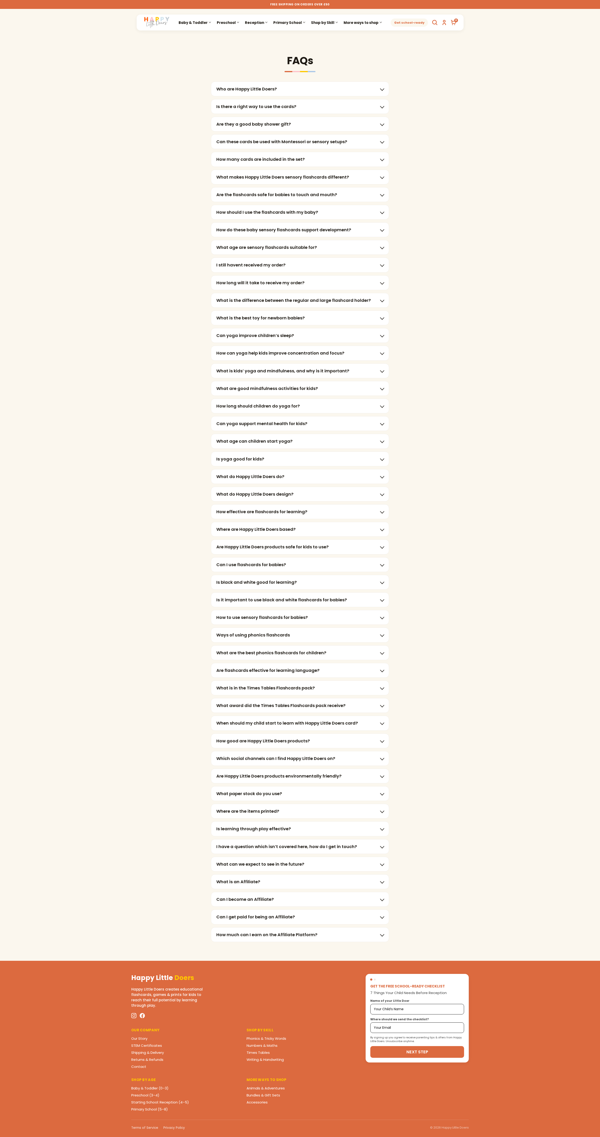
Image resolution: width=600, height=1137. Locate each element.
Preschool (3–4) (145, 1095)
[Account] (444, 22)
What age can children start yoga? (254, 441)
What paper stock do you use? (249, 794)
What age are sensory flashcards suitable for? (266, 247)
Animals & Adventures (266, 1088)
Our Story (139, 1038)
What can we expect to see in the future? (260, 864)
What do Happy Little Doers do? (250, 476)
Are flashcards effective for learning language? (267, 670)
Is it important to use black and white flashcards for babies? (281, 600)
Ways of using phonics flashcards (253, 635)
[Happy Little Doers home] (156, 22)
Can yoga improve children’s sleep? (255, 335)
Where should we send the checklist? (399, 1019)
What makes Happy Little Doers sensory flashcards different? (282, 177)
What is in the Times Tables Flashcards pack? (265, 688)
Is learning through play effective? (253, 829)
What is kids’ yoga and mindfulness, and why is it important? (282, 371)
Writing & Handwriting (265, 1059)
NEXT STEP (417, 1052)
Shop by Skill (322, 22)
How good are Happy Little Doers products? (263, 741)
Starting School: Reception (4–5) (160, 1102)
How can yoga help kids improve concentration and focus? (280, 353)
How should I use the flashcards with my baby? (267, 212)
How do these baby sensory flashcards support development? (283, 230)
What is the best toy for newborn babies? (260, 318)
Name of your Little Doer (389, 1001)
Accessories (257, 1102)
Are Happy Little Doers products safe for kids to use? (272, 547)
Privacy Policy (174, 1128)
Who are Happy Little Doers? (246, 89)
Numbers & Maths (262, 1045)
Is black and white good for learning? (256, 582)
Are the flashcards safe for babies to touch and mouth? (276, 195)
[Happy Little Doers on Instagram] (133, 1015)
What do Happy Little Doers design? (254, 494)
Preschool (226, 22)
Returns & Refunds (147, 1059)
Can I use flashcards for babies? (251, 565)
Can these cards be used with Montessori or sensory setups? (281, 142)
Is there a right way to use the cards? (256, 106)
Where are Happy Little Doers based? (256, 529)
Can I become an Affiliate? (245, 899)
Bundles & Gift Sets (263, 1095)
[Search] (434, 22)
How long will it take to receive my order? (260, 283)
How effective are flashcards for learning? (261, 512)
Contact (138, 1066)
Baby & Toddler (193, 22)
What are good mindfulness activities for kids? (267, 388)
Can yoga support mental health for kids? (261, 423)
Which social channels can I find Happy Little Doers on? (275, 758)
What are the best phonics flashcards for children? (271, 653)
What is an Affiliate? (238, 882)
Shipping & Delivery (147, 1052)
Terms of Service (144, 1128)
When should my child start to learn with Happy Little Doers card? (287, 723)
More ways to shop (361, 22)
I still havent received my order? (250, 265)
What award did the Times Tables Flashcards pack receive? (280, 705)
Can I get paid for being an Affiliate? (255, 917)
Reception (254, 22)
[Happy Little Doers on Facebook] (142, 1015)
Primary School (287, 22)
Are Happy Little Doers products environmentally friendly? (278, 776)
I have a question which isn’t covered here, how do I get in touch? (286, 846)
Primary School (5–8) (149, 1109)
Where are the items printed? (247, 811)
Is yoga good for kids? (240, 459)
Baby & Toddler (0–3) (150, 1088)
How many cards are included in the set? (260, 159)
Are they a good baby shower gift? (253, 124)
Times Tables (258, 1052)
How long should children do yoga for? (258, 406)
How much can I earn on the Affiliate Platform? (266, 935)
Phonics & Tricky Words (266, 1038)
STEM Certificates (146, 1045)
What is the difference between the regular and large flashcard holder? (293, 300)
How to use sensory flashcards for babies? (262, 617)
